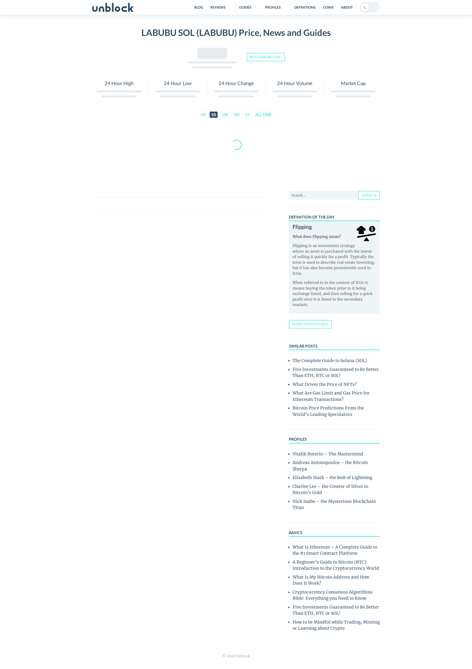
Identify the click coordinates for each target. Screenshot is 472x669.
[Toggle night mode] (370, 7)
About (347, 7)
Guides (245, 7)
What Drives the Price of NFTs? (325, 384)
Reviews (218, 7)
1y (247, 114)
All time (263, 114)
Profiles (273, 7)
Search (369, 195)
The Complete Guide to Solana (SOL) (330, 360)
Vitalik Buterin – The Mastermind (328, 454)
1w (225, 114)
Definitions (305, 7)
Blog (198, 7)
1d (213, 114)
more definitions (310, 324)
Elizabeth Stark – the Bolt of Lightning (332, 477)
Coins (328, 7)
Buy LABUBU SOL (265, 57)
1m (236, 114)
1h (203, 114)
